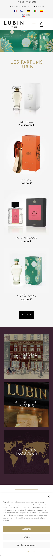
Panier (40, 6)
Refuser (26, 537)
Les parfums (28, 2)
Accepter (26, 529)
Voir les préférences (26, 545)
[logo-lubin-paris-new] (22, 24)
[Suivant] (50, 48)
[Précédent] (2, 48)
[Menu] (33, 24)
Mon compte (20, 6)
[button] (48, 496)
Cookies (19, 552)
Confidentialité (29, 552)
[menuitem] (27, 2)
